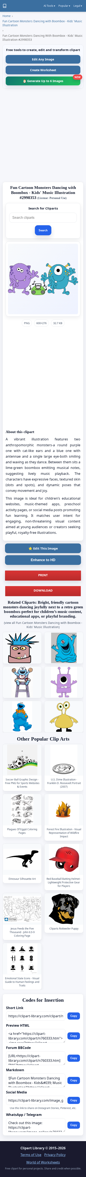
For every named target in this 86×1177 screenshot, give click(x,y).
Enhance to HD (43, 560)
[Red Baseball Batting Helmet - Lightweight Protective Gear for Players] (64, 859)
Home (7, 16)
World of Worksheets (43, 1162)
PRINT (43, 575)
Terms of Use (30, 1154)
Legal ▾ (77, 6)
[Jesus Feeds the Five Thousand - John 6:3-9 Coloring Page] (22, 909)
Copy (73, 1016)
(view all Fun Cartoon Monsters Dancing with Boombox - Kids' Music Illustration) (43, 625)
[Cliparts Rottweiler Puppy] (64, 909)
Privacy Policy (55, 1154)
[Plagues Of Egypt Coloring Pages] (22, 809)
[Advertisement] (43, 135)
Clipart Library (32, 1148)
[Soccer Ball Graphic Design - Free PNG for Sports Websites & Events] (22, 760)
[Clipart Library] (5, 6)
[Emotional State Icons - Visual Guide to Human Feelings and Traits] (22, 959)
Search (43, 230)
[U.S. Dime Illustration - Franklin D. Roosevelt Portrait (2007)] (64, 760)
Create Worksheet (43, 70)
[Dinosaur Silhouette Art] (22, 859)
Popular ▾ (64, 6)
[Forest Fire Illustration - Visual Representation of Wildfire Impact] (64, 809)
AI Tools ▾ (49, 6)
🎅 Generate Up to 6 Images (51, 79)
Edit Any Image (43, 59)
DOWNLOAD (43, 590)
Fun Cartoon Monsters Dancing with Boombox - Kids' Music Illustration (42, 23)
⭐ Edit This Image (43, 548)
